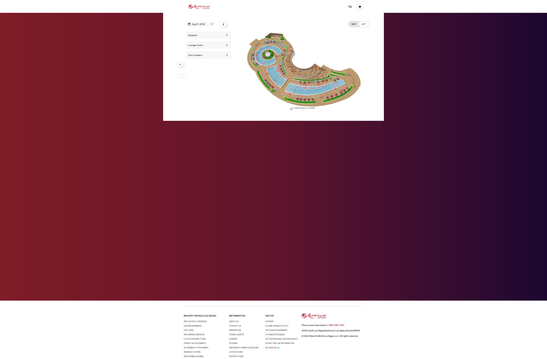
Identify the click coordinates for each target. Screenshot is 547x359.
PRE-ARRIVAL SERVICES (194, 334)
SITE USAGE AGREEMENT (276, 330)
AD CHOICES (271, 347)
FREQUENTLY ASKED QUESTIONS (244, 347)
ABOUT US (233, 321)
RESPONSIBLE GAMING (194, 356)
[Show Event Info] (223, 24)
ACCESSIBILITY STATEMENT (196, 347)
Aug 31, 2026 (198, 24)
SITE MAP (233, 343)
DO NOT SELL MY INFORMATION (279, 343)
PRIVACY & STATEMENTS (195, 343)
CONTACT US (235, 326)
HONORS (269, 321)
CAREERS (233, 339)
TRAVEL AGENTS (236, 334)
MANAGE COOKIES (192, 352)
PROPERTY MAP (236, 356)
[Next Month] (222, 27)
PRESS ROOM (235, 330)
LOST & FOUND (236, 352)
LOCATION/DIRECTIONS (195, 339)
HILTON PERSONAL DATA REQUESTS (281, 339)
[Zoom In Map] (180, 64)
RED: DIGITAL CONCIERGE (195, 321)
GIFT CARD (189, 330)
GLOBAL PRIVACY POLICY (276, 326)
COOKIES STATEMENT (275, 334)
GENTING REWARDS (192, 326)
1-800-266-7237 (335, 325)
